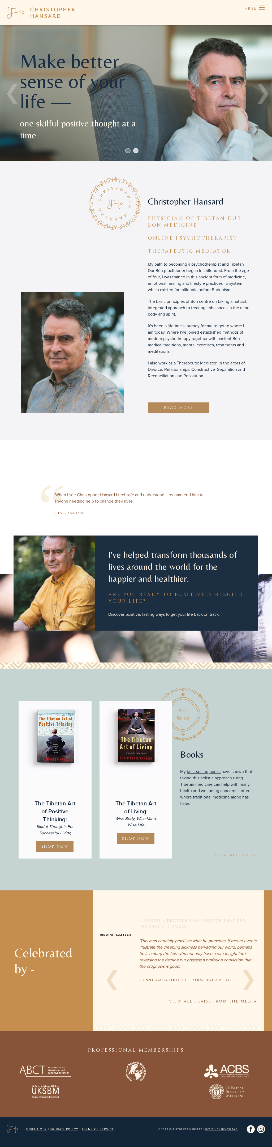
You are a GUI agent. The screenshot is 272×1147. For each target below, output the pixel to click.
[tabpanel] (136, 93)
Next (261, 93)
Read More (178, 407)
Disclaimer (36, 1129)
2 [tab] (136, 150)
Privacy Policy (64, 1129)
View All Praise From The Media (213, 1001)
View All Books (236, 855)
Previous (10, 93)
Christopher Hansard (41, 13)
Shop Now (55, 846)
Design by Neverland (221, 1129)
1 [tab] (128, 150)
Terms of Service (98, 1129)
